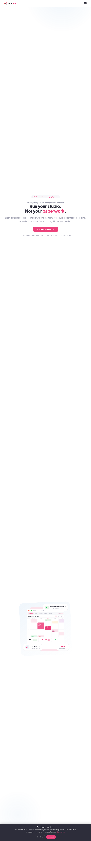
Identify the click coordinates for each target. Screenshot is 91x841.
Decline (40, 837)
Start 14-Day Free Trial (45, 229)
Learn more (61, 832)
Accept (51, 837)
